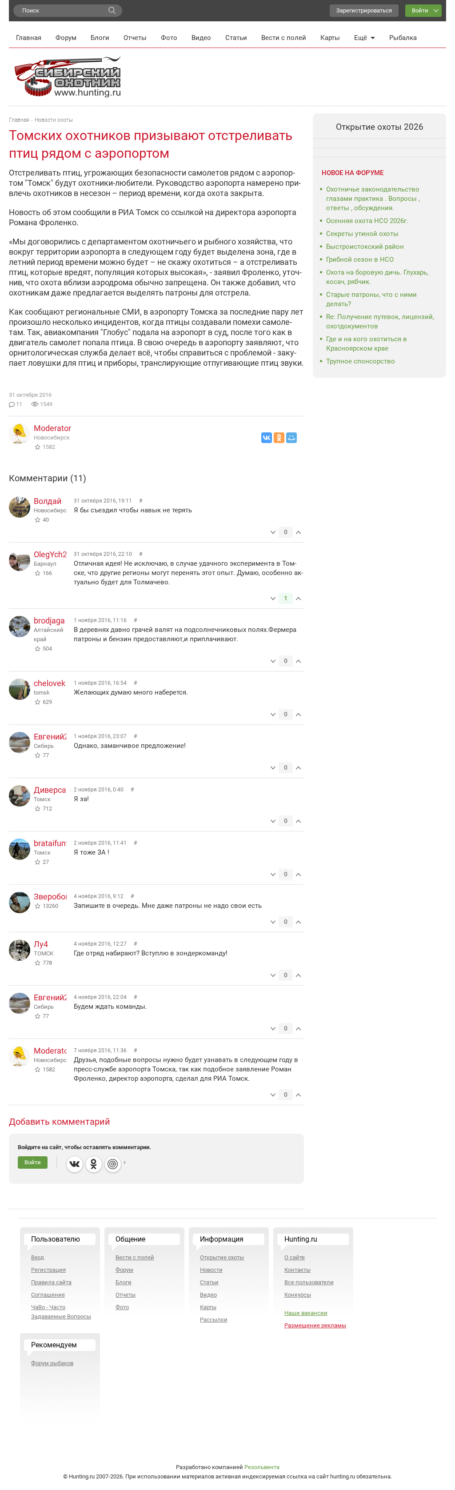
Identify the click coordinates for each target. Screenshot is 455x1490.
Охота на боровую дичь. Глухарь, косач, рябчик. (377, 277)
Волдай (47, 501)
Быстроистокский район (365, 247)
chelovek (49, 683)
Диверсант (54, 790)
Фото (169, 38)
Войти (420, 10)
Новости (211, 1269)
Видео (201, 38)
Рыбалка (403, 38)
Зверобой (52, 896)
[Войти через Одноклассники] (94, 1164)
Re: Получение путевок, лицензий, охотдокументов (380, 321)
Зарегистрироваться (364, 10)
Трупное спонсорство (360, 361)
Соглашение (48, 1294)
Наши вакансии (305, 1313)
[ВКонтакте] (266, 437)
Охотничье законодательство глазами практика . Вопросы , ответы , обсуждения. (373, 198)
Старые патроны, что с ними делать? (371, 299)
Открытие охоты (222, 1257)
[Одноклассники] (279, 437)
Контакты (297, 1269)
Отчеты (135, 38)
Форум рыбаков (52, 1363)
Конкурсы (297, 1294)
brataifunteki (56, 843)
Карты (330, 38)
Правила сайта (51, 1282)
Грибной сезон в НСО (360, 260)
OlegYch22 (53, 554)
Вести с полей (283, 38)
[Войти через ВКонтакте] (75, 1164)
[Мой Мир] (291, 437)
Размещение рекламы (315, 1325)
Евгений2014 (58, 736)
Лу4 (41, 944)
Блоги (100, 38)
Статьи (236, 38)
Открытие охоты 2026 (379, 127)
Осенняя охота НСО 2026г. (367, 221)
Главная (28, 38)
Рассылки (214, 1319)
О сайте (294, 1257)
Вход (37, 1257)
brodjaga (49, 620)
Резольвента (261, 1467)
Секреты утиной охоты (362, 234)
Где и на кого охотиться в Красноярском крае (366, 343)
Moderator (52, 428)
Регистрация (48, 1269)
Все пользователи (309, 1282)
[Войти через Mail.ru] (113, 1164)
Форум (66, 38)
